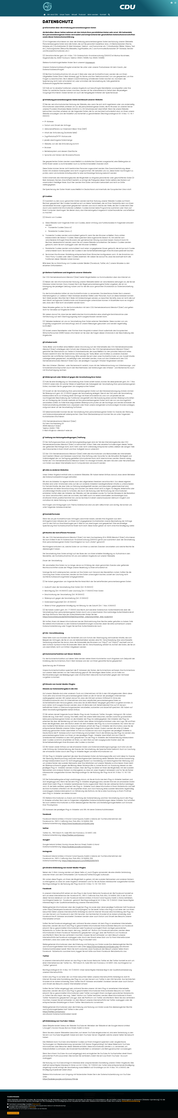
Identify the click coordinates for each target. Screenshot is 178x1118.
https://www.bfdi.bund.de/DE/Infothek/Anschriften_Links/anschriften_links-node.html (78, 617)
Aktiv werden (93, 14)
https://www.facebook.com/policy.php (78, 823)
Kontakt (103, 14)
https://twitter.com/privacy (73, 835)
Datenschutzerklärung (131, 1101)
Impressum (90, 62)
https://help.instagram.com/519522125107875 (80, 860)
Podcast (82, 14)
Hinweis (32, 1107)
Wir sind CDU (52, 14)
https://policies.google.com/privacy (76, 847)
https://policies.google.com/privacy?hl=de (60, 1079)
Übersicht (36, 1104)
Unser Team (65, 14)
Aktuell (74, 14)
